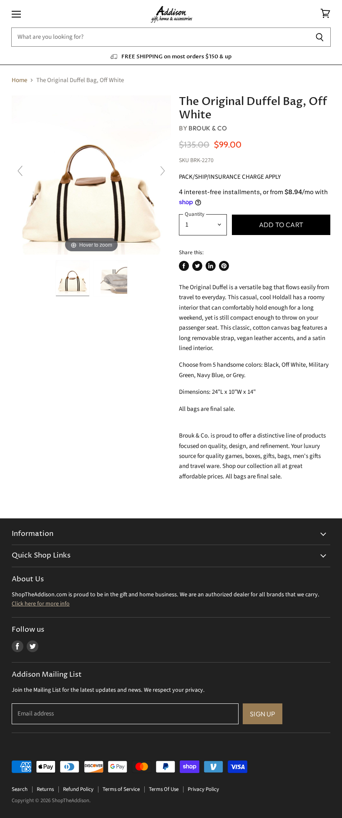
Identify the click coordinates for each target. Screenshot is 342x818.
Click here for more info (41, 604)
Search (20, 789)
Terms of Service (121, 789)
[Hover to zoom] (91, 174)
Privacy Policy (203, 789)
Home (19, 80)
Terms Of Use (164, 789)
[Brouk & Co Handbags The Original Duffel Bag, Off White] (72, 278)
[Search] (320, 37)
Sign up (262, 714)
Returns (45, 789)
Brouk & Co (208, 128)
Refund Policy (78, 789)
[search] (160, 37)
